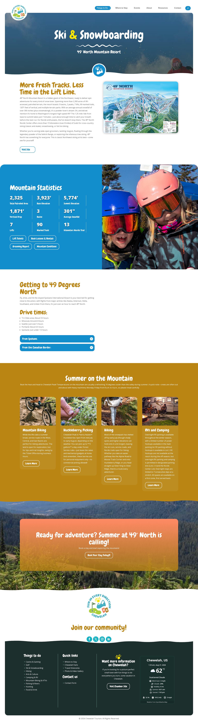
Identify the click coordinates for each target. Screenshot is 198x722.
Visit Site (26, 149)
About (149, 8)
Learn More (31, 463)
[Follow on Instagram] (102, 639)
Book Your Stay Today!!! (99, 555)
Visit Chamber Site (118, 686)
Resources (163, 8)
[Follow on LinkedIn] (108, 639)
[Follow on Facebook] (89, 639)
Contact (177, 8)
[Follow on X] (96, 639)
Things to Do (102, 8)
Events (137, 8)
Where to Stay (121, 8)
